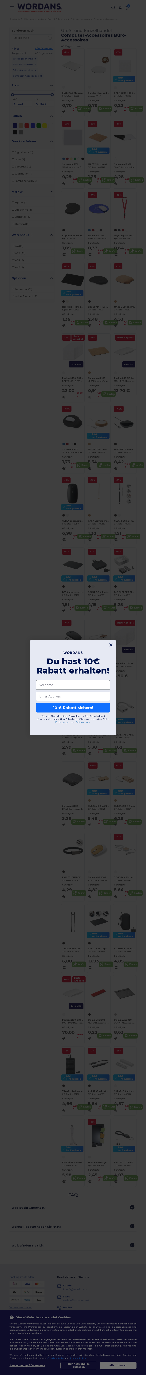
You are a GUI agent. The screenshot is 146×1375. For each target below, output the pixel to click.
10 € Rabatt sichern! (73, 707)
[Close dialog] (111, 645)
